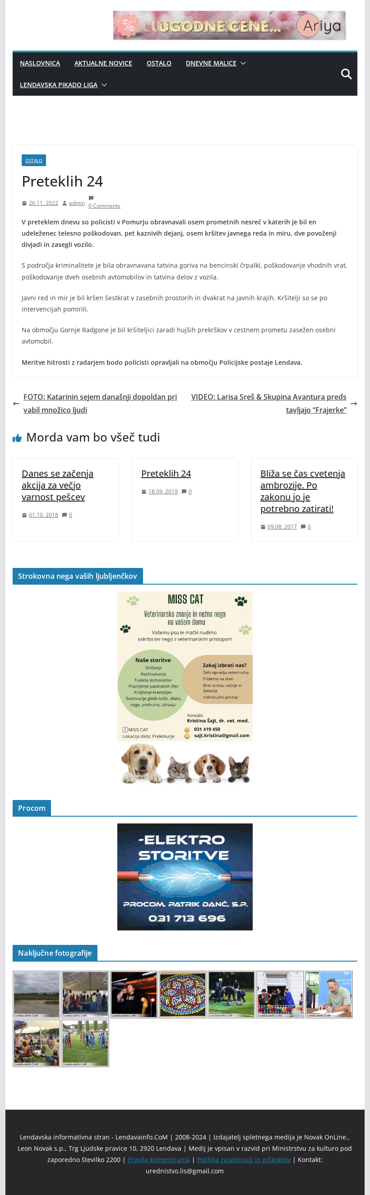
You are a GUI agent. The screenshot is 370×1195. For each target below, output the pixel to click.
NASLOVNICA (40, 63)
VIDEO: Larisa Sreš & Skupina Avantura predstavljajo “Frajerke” (269, 403)
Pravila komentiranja (159, 1159)
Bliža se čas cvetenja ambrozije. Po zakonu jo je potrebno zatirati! (302, 491)
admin (77, 203)
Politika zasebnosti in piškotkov (244, 1159)
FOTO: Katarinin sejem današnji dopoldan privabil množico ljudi (100, 403)
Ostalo (159, 63)
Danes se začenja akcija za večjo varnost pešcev (57, 485)
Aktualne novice (103, 63)
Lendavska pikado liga (58, 84)
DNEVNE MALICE (211, 63)
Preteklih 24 (166, 473)
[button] (241, 63)
